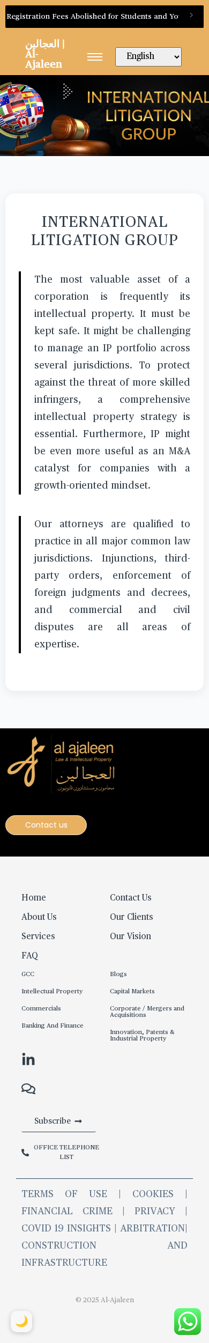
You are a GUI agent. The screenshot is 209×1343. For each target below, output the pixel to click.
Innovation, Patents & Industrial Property (142, 1035)
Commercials (41, 1009)
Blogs (118, 974)
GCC (27, 974)
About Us (39, 917)
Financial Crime (67, 1211)
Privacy (155, 1211)
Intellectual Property (52, 991)
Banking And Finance (52, 1026)
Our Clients (131, 917)
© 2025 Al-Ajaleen (105, 1300)
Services (38, 937)
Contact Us (131, 898)
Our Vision (130, 937)
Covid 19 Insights (66, 1229)
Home (33, 898)
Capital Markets (132, 991)
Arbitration (152, 1229)
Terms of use (69, 1194)
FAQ (29, 956)
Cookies (153, 1194)
